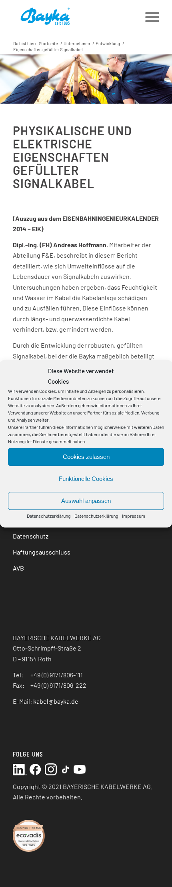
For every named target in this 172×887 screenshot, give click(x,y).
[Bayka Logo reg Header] (71, 16)
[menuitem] (148, 16)
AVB (18, 568)
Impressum (133, 516)
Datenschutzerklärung (48, 516)
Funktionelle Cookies (86, 478)
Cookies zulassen (86, 456)
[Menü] (148, 16)
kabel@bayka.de (55, 701)
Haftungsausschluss (41, 552)
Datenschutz (30, 536)
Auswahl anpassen (86, 500)
